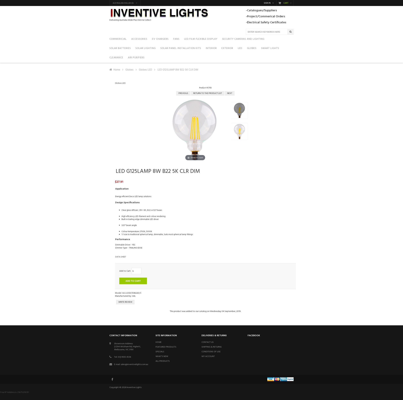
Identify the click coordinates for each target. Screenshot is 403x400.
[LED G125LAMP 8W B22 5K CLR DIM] (239, 110)
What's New (162, 356)
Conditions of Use (211, 352)
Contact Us (208, 342)
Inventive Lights (134, 387)
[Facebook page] (112, 379)
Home (116, 70)
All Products (163, 361)
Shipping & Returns (212, 347)
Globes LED (145, 70)
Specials (160, 352)
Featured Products (166, 347)
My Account (208, 356)
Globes (129, 70)
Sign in (267, 3)
